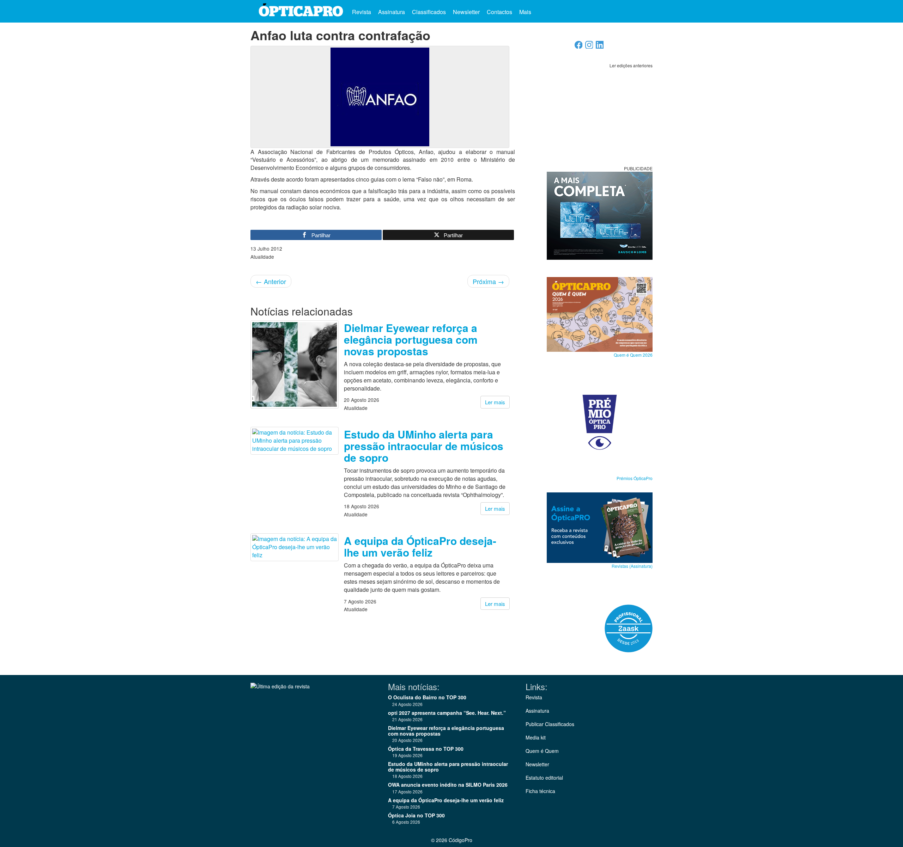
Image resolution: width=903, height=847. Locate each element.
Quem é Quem (542, 750)
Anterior (271, 281)
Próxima (488, 281)
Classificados (429, 12)
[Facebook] (579, 47)
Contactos (499, 12)
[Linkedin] (600, 47)
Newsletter (466, 12)
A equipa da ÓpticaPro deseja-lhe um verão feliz (420, 546)
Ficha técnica (540, 790)
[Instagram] (589, 47)
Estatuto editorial (544, 777)
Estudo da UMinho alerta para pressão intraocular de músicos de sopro (423, 445)
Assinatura (391, 12)
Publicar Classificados (550, 724)
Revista (361, 12)
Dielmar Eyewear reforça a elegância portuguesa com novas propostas (411, 339)
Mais (526, 12)
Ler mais (495, 402)
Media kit (536, 737)
